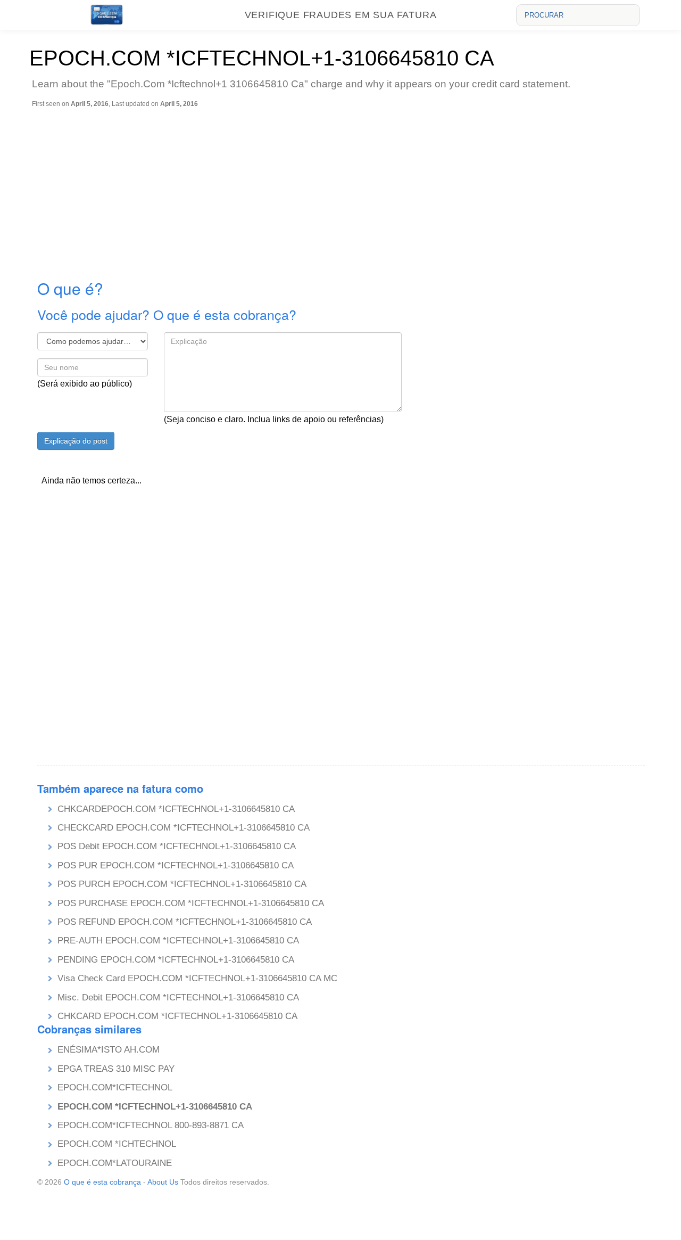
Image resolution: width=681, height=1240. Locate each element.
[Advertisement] (343, 187)
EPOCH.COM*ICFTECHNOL (114, 1087)
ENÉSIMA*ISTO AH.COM (108, 1050)
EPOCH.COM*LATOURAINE (114, 1163)
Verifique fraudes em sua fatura (341, 15)
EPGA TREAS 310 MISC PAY (116, 1069)
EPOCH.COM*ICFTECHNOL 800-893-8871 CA (150, 1125)
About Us (162, 1182)
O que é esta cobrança (102, 1182)
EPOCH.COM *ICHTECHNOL (116, 1144)
